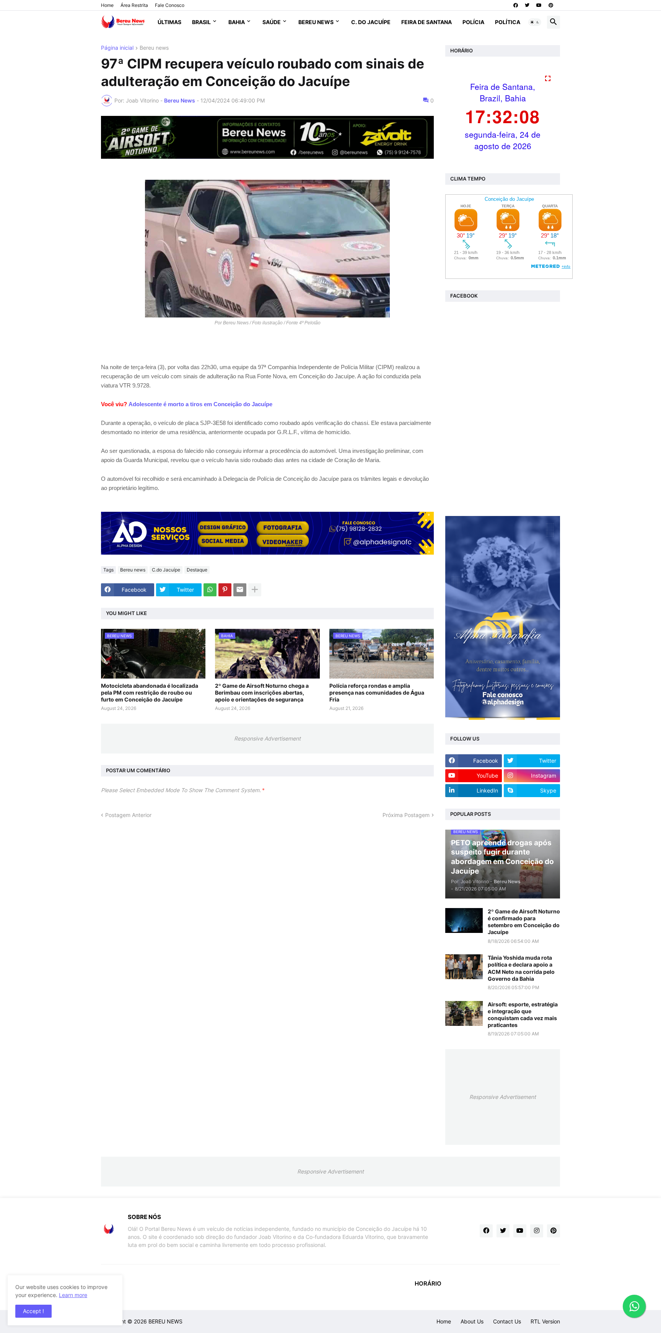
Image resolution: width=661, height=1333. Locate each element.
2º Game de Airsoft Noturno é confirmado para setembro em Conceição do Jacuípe (524, 922)
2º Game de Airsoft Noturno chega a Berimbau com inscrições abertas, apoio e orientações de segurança (262, 692)
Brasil (201, 22)
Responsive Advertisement (267, 738)
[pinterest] (551, 5)
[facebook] (515, 5)
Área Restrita (134, 5)
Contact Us (507, 1321)
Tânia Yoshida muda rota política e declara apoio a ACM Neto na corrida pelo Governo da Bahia (521, 968)
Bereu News (316, 22)
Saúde (271, 22)
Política (507, 22)
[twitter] (527, 5)
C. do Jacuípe (371, 22)
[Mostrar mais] (254, 589)
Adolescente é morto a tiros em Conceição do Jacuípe (200, 404)
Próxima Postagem (406, 815)
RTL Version (545, 1321)
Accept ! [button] (33, 1311)
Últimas (169, 22)
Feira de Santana (426, 22)
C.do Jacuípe (166, 570)
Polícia (473, 22)
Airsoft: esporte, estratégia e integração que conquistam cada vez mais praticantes (523, 1015)
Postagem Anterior (128, 815)
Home (107, 5)
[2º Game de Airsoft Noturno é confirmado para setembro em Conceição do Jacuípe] (464, 920)
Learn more (73, 1295)
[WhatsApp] (210, 589)
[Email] (239, 589)
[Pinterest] (224, 589)
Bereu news (154, 48)
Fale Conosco (169, 5)
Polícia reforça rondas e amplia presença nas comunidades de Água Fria (376, 692)
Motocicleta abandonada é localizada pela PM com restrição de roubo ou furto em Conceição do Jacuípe (149, 692)
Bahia (236, 22)
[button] (534, 22)
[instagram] (536, 1230)
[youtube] (539, 5)
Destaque (197, 570)
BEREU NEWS (165, 1321)
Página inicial (117, 48)
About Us (472, 1321)
